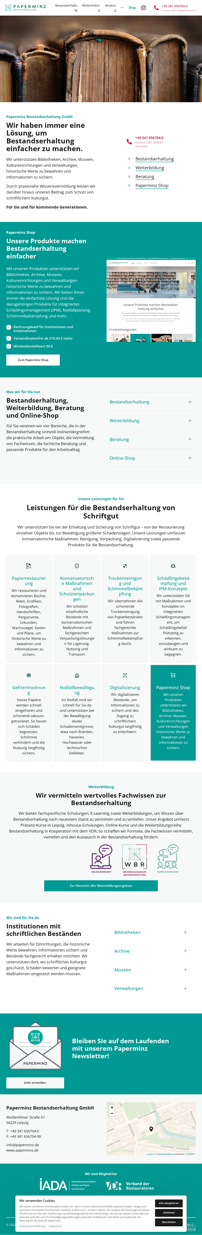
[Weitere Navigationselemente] (122, 8)
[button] (151, 1129)
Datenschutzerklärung (32, 1226)
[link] (134, 860)
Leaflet (150, 1153)
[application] (151, 1129)
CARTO (191, 1153)
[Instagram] (145, 7)
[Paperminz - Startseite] (25, 8)
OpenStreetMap (164, 1153)
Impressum (55, 1226)
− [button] (112, 1113)
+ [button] (112, 1107)
